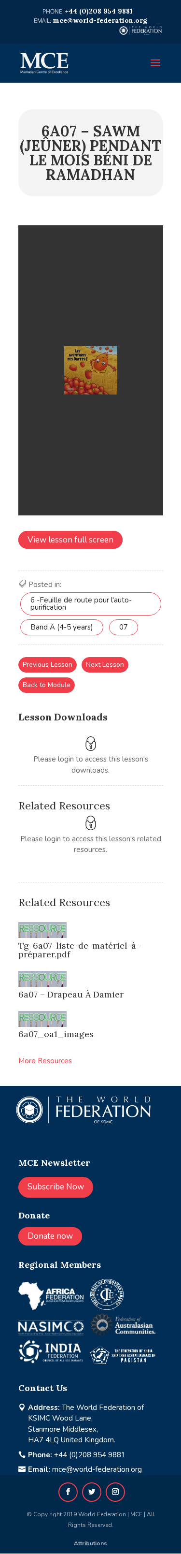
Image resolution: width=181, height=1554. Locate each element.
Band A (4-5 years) (61, 627)
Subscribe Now (56, 1186)
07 (123, 627)
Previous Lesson (47, 664)
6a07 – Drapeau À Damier (71, 994)
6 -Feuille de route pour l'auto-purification (81, 603)
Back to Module (46, 684)
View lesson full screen (70, 539)
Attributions (90, 1543)
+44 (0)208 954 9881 (89, 1455)
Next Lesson (105, 664)
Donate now (50, 1236)
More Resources (45, 1061)
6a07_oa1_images (56, 1034)
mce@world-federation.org (97, 1469)
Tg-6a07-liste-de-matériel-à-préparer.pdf (79, 950)
